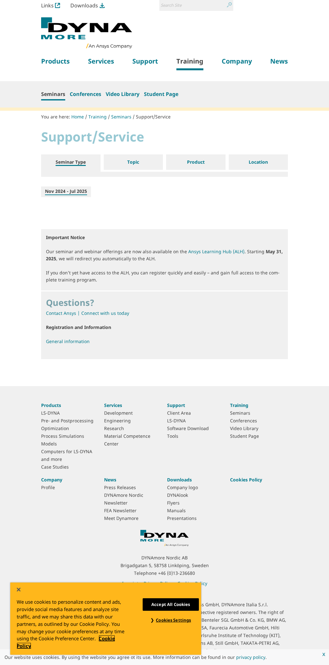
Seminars (53, 94)
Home (77, 117)
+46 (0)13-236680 (176, 573)
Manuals (176, 510)
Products (51, 405)
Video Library (122, 94)
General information (68, 341)
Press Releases (120, 487)
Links (47, 5)
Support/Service (153, 117)
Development (118, 413)
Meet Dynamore (121, 518)
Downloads (84, 5)
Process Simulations (62, 436)
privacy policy (250, 657)
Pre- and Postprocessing (67, 421)
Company (51, 480)
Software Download (188, 428)
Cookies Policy (246, 480)
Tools (172, 436)
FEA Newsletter (120, 510)
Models (49, 444)
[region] (105, 619)
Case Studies (55, 467)
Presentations (182, 518)
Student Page (161, 94)
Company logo (182, 487)
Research (114, 428)
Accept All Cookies (170, 604)
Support (176, 405)
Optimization (55, 428)
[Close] (19, 590)
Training (97, 117)
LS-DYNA (50, 413)
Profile (48, 487)
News (110, 480)
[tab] (71, 163)
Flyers (173, 503)
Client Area (179, 413)
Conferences (85, 94)
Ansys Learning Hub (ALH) (216, 251)
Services (113, 405)
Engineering (117, 421)
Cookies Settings (173, 620)
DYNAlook (177, 495)
